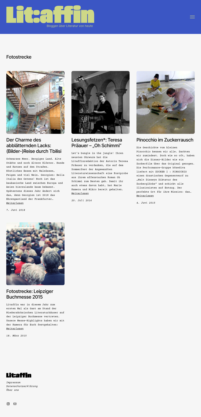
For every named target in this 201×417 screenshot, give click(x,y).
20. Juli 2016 (81, 200)
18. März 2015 (16, 335)
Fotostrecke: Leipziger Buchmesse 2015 (29, 294)
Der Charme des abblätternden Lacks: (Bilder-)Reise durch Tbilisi (33, 145)
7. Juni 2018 (15, 210)
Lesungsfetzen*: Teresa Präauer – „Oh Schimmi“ (96, 142)
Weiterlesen (15, 203)
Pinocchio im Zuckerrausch (164, 140)
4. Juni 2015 (145, 203)
